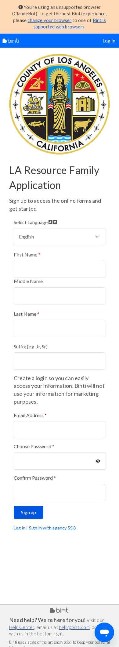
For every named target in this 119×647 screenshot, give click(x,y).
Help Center (21, 627)
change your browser (49, 20)
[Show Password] (98, 461)
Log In (109, 40)
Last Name (25, 314)
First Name (25, 254)
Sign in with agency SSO (53, 527)
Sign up (28, 512)
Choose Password (32, 446)
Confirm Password (33, 478)
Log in (19, 527)
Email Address (29, 415)
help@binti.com (74, 627)
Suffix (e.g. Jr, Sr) (31, 346)
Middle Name (28, 281)
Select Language (31, 222)
